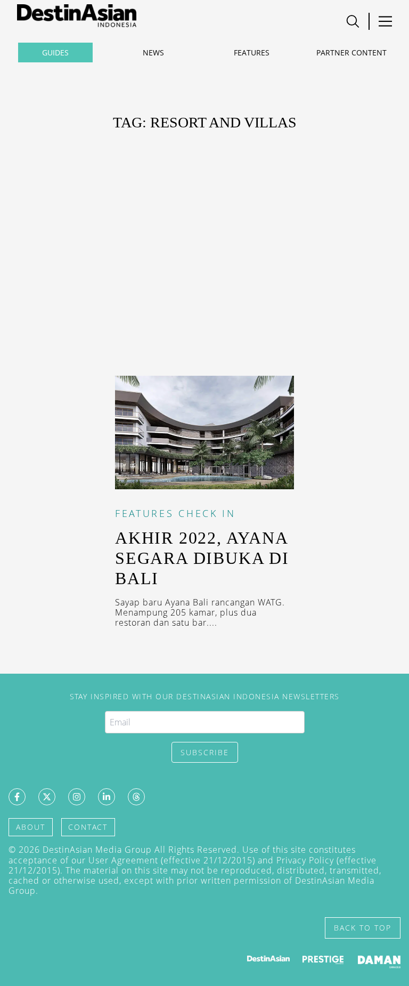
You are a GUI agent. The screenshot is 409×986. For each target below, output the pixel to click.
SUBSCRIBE (205, 752)
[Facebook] (17, 796)
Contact (88, 827)
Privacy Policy (305, 860)
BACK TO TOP (362, 928)
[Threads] (136, 796)
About (30, 827)
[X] (46, 796)
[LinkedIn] (106, 796)
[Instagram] (76, 796)
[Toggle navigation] (353, 21)
